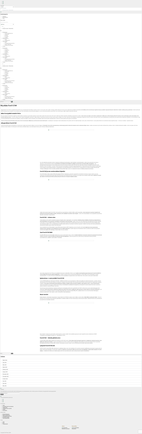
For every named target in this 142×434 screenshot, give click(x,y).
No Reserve (6, 52)
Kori (3, 422)
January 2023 (5, 371)
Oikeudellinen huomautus (7, 416)
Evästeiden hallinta (6, 417)
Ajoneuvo (4, 16)
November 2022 (6, 376)
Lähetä (2, 394)
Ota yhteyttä (5, 410)
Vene (3, 18)
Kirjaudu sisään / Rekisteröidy (8, 10)
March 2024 (5, 360)
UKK (6, 42)
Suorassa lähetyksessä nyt (9, 33)
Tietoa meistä (5, 41)
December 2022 (5, 374)
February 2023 (5, 369)
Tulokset (6, 37)
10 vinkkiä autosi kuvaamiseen (9, 43)
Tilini (6, 39)
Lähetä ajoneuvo (5, 38)
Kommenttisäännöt (6, 414)
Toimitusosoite (5, 423)
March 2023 (5, 367)
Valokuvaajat (5, 407)
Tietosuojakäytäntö (6, 418)
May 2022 (4, 385)
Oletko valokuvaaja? (8, 44)
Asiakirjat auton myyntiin (9, 45)
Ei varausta (6, 36)
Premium (6, 35)
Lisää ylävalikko (3, 8)
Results (6, 53)
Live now (6, 49)
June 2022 (4, 383)
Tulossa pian (7, 34)
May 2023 (4, 364)
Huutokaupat (5, 32)
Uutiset (4, 46)
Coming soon (7, 50)
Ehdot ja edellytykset (6, 415)
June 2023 (4, 362)
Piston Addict (2, 20)
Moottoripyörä (5, 17)
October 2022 (5, 378)
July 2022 (4, 381)
